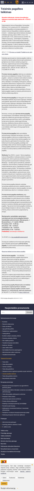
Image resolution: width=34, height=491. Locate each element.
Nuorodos (3, 443)
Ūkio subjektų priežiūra (8, 340)
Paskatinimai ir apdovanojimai (9, 331)
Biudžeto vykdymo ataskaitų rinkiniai (11, 336)
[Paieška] (5, 2)
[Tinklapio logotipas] (17, 2)
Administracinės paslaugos (9, 422)
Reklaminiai (6, 480)
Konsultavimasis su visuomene (9, 449)
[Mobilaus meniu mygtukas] (2, 2)
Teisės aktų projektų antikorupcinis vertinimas (13, 394)
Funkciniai (12, 477)
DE (27, 2)
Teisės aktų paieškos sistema (9, 376)
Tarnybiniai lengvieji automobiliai (10, 343)
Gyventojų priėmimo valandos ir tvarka (11, 424)
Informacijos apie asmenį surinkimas (11, 399)
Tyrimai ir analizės (7, 366)
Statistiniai (21, 477)
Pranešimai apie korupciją (8, 406)
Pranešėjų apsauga (6, 433)
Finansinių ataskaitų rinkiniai (9, 338)
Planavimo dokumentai (8, 324)
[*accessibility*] (8, 2)
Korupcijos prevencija (7, 382)
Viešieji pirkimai (6, 333)
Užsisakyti (29, 312)
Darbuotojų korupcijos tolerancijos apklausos (13, 415)
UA (32, 2)
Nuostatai (4, 321)
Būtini (4, 477)
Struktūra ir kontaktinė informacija (10, 451)
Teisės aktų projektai (7, 364)
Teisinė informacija (6, 358)
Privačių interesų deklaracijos (9, 401)
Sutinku (4, 483)
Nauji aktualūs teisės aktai (9, 378)
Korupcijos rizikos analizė (8, 396)
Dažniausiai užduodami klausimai (10, 446)
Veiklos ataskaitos (6, 436)
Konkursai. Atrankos (7, 345)
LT (22, 2)
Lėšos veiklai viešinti (7, 347)
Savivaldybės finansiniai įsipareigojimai (12, 350)
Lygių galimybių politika (8, 328)
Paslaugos (4, 418)
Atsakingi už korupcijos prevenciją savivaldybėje (14, 403)
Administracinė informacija (8, 318)
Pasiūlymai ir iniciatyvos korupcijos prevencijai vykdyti (15, 412)
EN (25, 2)
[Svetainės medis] (11, 2)
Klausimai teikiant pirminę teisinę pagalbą (13, 251)
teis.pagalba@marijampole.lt (19, 237)
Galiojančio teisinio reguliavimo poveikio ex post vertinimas (17, 371)
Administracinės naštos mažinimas (11, 352)
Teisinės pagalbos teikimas (9, 373)
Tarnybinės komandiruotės (9, 354)
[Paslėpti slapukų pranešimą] (32, 464)
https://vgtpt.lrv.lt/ (24, 292)
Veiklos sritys (4, 430)
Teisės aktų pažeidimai (8, 369)
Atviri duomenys (5, 438)
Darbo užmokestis (6, 326)
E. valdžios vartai (6, 427)
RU (30, 2)
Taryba (3, 454)
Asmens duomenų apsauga (9, 441)
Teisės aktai (5, 362)
